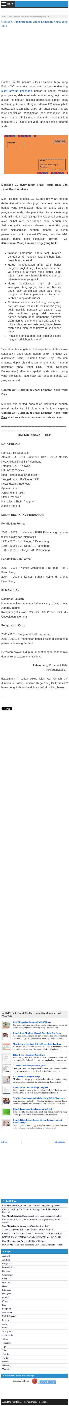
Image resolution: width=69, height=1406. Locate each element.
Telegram (6, 1343)
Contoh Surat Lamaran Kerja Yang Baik (30, 1087)
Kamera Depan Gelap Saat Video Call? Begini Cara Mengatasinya (32, 1233)
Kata (4, 1305)
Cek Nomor (7, 1275)
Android (6, 1256)
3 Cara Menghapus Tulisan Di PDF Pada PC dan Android (27, 1229)
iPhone (5, 1301)
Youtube (6, 1369)
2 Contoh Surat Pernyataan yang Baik (29, 1066)
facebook (6, 1282)
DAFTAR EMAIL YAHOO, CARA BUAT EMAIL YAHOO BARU (31, 1237)
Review (5, 1320)
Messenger (7, 1312)
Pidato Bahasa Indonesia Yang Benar (29, 1055)
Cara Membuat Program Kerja (26, 1076)
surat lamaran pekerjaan (16, 91)
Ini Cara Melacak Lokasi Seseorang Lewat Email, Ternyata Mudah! (32, 1244)
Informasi (6, 1290)
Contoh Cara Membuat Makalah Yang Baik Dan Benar (37, 1033)
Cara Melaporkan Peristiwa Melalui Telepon (32, 1022)
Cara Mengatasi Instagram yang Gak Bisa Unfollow (25, 1226)
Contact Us (17, 1402)
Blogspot (6, 1271)
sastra (10, 17)
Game (4, 1286)
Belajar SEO (7, 1263)
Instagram (6, 1293)
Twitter (5, 1358)
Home (4, 17)
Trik (4, 1350)
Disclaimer (43, 1402)
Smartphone (7, 1331)
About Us (6, 1402)
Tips (4, 1346)
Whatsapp (6, 1365)
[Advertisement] (34, 55)
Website (5, 1361)
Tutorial (6, 1354)
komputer (6, 1308)
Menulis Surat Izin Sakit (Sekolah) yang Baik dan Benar (37, 1044)
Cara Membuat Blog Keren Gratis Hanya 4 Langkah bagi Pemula (31, 1205)
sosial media (7, 1335)
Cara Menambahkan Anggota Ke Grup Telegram (24, 1241)
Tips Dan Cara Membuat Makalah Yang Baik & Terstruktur (39, 1098)
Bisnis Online (8, 1267)
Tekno (5, 1339)
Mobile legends (9, 1316)
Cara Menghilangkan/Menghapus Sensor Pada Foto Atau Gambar (31, 1216)
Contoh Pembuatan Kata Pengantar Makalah (32, 1109)
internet (5, 1297)
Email (5, 1278)
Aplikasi (6, 1260)
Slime (4, 1327)
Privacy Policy (30, 1402)
